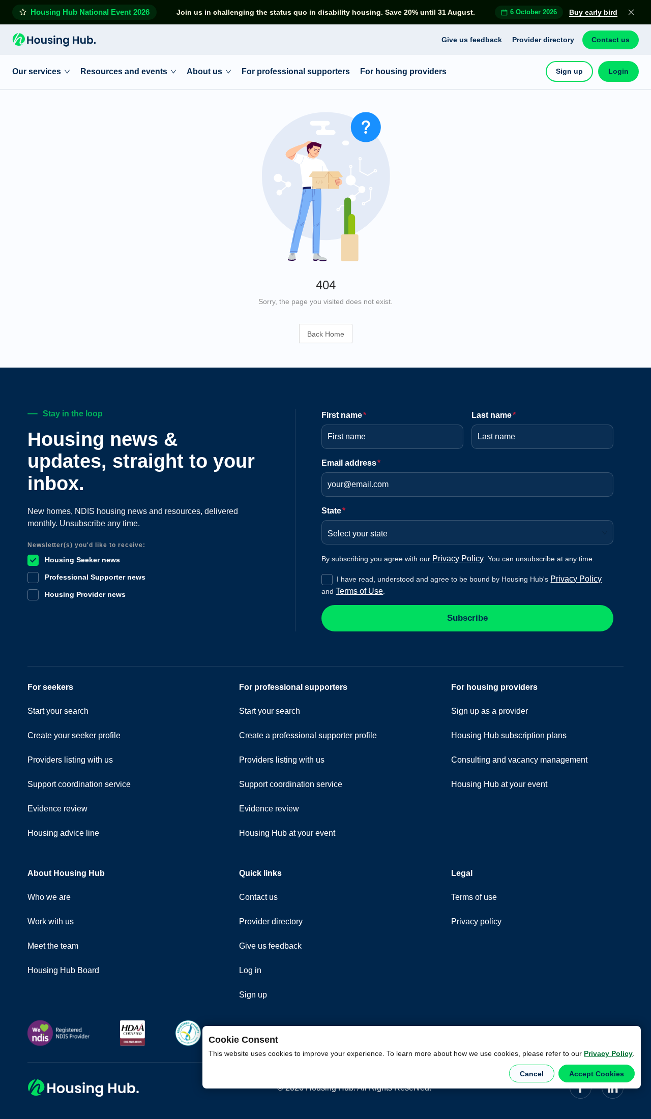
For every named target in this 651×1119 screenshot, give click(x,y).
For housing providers (403, 71)
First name (343, 415)
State (333, 510)
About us (204, 71)
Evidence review (57, 808)
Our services (36, 71)
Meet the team (52, 946)
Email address (350, 463)
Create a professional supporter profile (308, 735)
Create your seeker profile (74, 735)
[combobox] (464, 530)
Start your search (57, 711)
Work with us (50, 921)
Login (618, 71)
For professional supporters (296, 71)
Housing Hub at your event (287, 833)
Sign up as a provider (489, 711)
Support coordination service (79, 784)
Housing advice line (63, 833)
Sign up (569, 71)
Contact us (610, 40)
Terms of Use (359, 591)
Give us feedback (471, 40)
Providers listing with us (70, 759)
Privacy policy (476, 921)
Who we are (49, 897)
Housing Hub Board (63, 970)
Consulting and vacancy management (519, 759)
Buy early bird (593, 12)
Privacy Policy (608, 1053)
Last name (493, 415)
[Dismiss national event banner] (631, 12)
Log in (250, 970)
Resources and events (123, 71)
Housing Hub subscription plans (509, 735)
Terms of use (474, 897)
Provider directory (543, 40)
